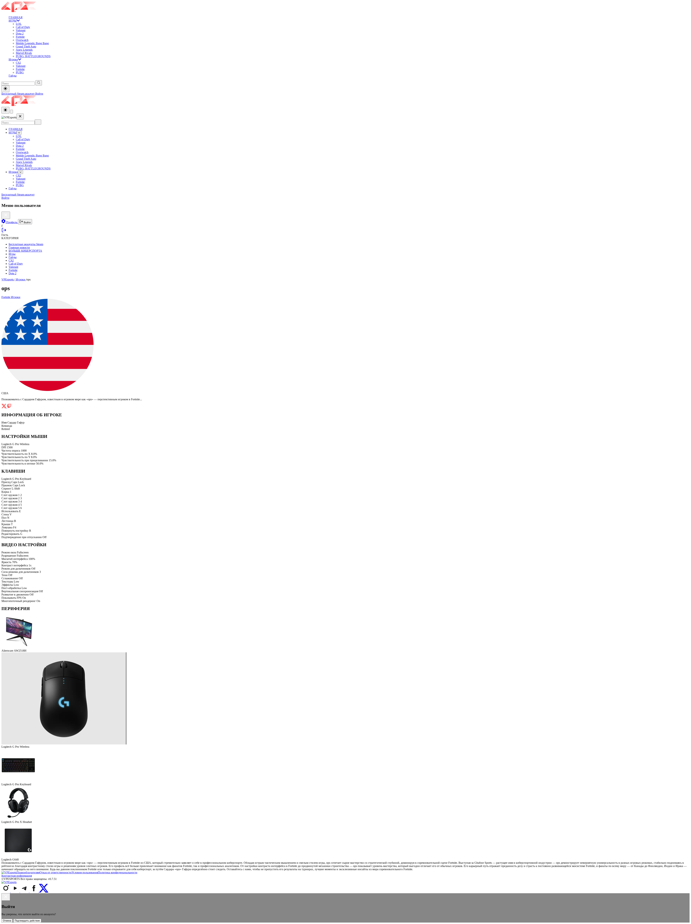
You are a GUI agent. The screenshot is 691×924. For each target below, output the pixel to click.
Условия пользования (85, 872)
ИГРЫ (13, 20)
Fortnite (20, 36)
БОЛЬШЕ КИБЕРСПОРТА (25, 250)
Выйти (27, 222)
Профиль (11, 222)
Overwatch (22, 40)
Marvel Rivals (24, 53)
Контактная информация (16, 875)
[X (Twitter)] (43, 891)
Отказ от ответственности (56, 872)
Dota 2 (20, 33)
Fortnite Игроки (10, 297)
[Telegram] (25, 891)
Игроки (13, 59)
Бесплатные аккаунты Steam (26, 244)
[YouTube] (15, 891)
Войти (39, 93)
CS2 (18, 62)
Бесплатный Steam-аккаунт (18, 93)
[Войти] (3, 231)
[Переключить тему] (5, 88)
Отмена (7, 920)
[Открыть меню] (11, 112)
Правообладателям (28, 872)
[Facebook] (34, 891)
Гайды (13, 75)
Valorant (20, 30)
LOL (19, 23)
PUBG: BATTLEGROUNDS (33, 56)
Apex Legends (24, 49)
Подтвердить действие (27, 920)
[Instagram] (6, 891)
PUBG (20, 72)
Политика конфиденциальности (117, 872)
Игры (12, 253)
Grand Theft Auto (26, 46)
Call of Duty (23, 27)
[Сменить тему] (5, 110)
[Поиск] (38, 122)
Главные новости (19, 247)
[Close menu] (20, 116)
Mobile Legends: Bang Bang (32, 43)
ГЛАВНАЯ (15, 17)
